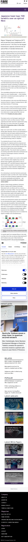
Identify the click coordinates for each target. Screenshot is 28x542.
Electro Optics (6, 514)
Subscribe (4, 534)
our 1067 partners (10, 253)
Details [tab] (10, 246)
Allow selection (14, 293)
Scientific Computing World (10, 522)
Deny (14, 297)
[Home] (7, 2)
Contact (4, 502)
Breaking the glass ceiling (14, 113)
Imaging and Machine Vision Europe (11, 519)
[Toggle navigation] (25, 9)
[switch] (24, 274)
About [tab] (24, 246)
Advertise (4, 500)
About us (4, 497)
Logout (3, 531)
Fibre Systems (5, 517)
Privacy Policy (5, 505)
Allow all (14, 288)
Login (3, 528)
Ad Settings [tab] (17, 246)
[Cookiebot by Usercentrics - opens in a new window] (20, 243)
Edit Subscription (6, 536)
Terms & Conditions (7, 508)
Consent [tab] (4, 246)
